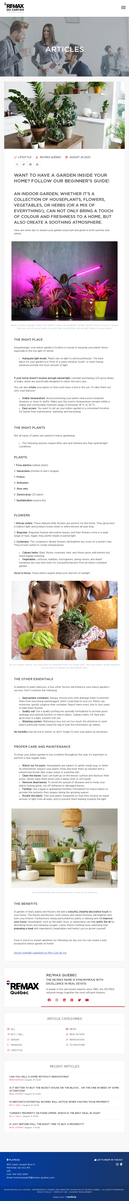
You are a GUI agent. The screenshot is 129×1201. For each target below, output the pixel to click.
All (12, 1029)
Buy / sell (17, 1034)
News (72, 1029)
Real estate (76, 1034)
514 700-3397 (20, 1174)
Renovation (76, 1040)
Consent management (80, 1192)
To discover (77, 1045)
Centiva (70, 1197)
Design (14, 1040)
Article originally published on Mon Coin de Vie (40, 953)
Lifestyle (24, 157)
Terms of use (60, 1192)
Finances (16, 1045)
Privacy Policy (44, 1192)
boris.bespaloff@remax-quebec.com (34, 1178)
